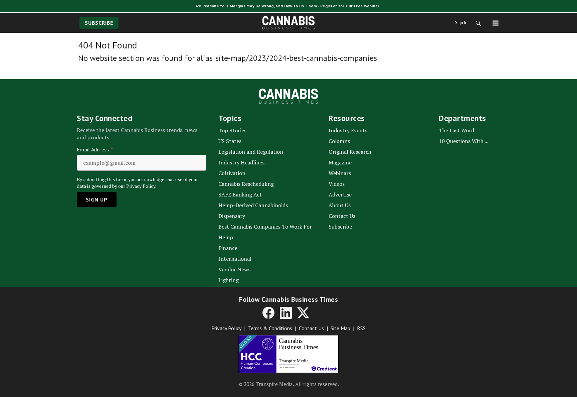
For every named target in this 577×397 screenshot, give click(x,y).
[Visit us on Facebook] (268, 313)
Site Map (340, 328)
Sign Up (97, 199)
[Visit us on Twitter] (303, 313)
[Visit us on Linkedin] (286, 313)
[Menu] (495, 22)
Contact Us (311, 328)
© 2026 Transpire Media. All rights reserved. (288, 384)
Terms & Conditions (270, 328)
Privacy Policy (226, 328)
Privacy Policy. (141, 186)
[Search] (476, 22)
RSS (361, 328)
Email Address (95, 149)
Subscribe (99, 22)
